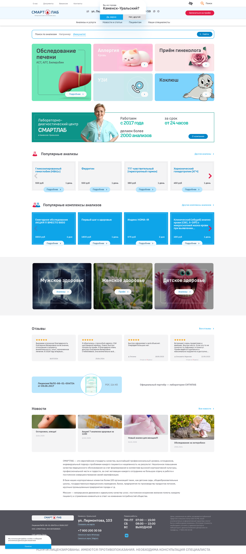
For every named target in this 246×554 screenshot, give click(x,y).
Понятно (28, 546)
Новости (39, 409)
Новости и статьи (112, 22)
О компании (198, 136)
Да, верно (111, 17)
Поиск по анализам (46, 34)
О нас (35, 3)
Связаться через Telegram (88, 538)
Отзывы (38, 329)
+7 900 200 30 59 (89, 530)
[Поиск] (202, 22)
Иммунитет (79, 34)
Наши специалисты (159, 22)
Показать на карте (86, 524)
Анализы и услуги (86, 22)
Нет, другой (134, 17)
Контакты (78, 3)
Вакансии (63, 3)
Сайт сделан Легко (39, 534)
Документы (48, 3)
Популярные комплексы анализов (72, 205)
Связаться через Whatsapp (88, 535)
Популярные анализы (59, 154)
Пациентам (135, 22)
